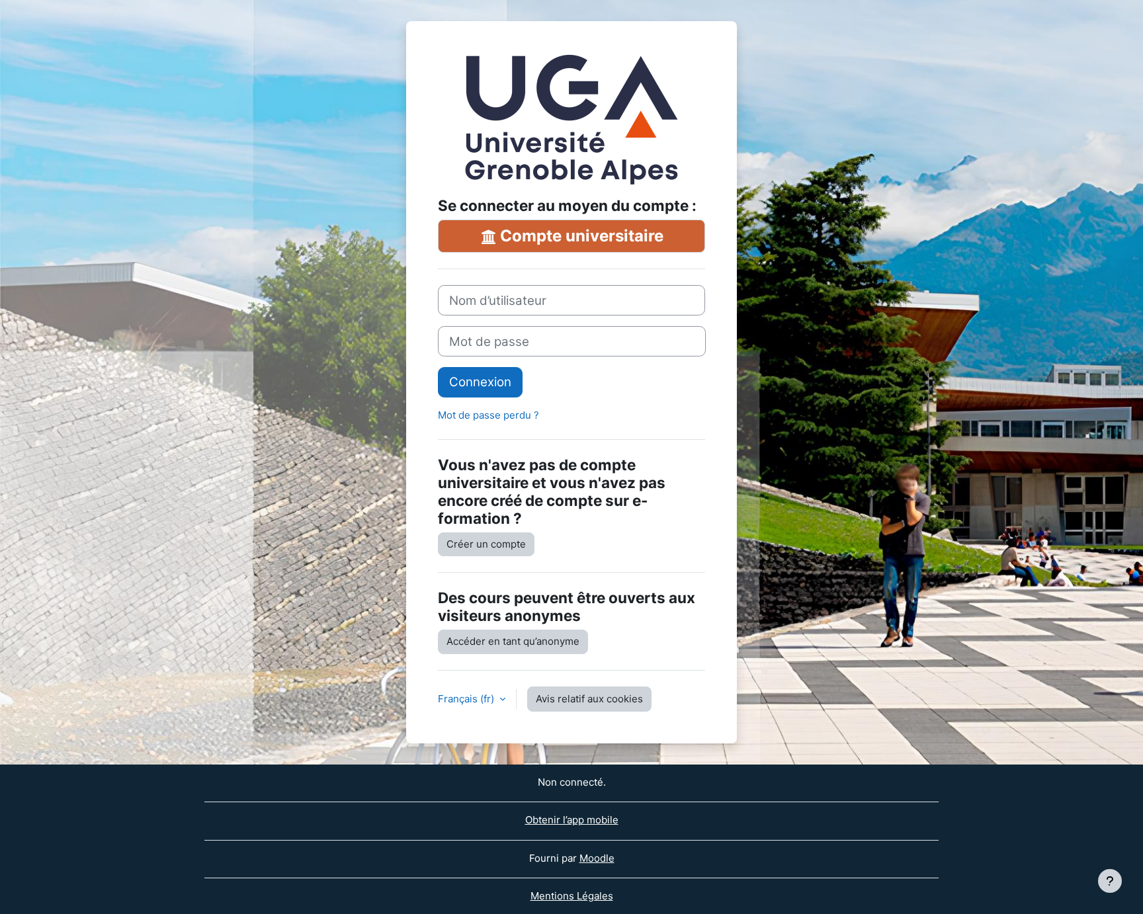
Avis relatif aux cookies (589, 698)
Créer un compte (486, 544)
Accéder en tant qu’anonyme (512, 641)
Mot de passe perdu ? (488, 415)
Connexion (480, 382)
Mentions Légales (571, 896)
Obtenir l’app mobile (571, 819)
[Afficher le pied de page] (1110, 881)
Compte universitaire (579, 235)
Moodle (596, 858)
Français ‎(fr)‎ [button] (467, 698)
